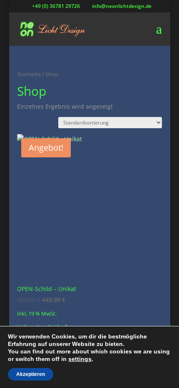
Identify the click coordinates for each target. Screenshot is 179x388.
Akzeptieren (30, 374)
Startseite (29, 74)
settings (80, 359)
